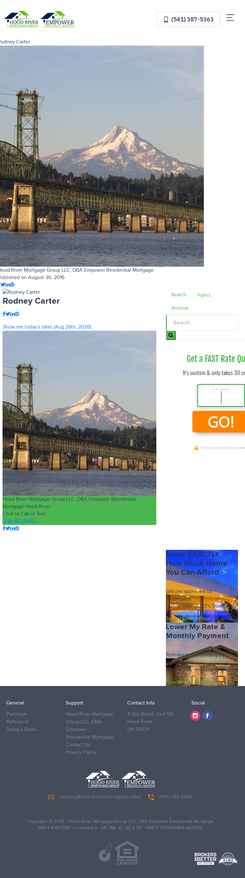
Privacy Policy (81, 752)
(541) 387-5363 (192, 19)
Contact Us (78, 745)
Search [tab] (178, 295)
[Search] (171, 335)
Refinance (17, 722)
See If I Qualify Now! (188, 619)
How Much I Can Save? (191, 682)
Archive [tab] (180, 308)
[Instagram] (195, 716)
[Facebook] (207, 716)
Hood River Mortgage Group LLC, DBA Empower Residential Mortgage (89, 725)
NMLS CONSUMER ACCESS (174, 827)
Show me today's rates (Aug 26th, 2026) (47, 327)
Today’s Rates (21, 730)
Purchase (16, 714)
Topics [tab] (204, 295)
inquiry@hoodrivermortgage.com (100, 797)
